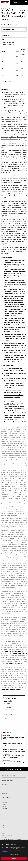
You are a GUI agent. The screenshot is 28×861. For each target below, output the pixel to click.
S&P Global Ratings (8, 775)
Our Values (4, 802)
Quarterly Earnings (6, 816)
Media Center (5, 784)
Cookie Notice (5, 851)
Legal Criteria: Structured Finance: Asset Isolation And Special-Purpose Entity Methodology (14, 291)
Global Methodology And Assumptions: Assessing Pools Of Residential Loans (14, 137)
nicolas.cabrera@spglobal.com (11, 718)
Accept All (14, 858)
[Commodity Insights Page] (16, 769)
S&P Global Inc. (7, 797)
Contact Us (4, 793)
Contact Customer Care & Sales (8, 823)
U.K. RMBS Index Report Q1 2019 (13, 373)
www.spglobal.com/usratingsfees (12, 663)
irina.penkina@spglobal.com (10, 709)
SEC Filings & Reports (6, 818)
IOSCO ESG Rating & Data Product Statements (11, 839)
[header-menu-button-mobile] (25, 2)
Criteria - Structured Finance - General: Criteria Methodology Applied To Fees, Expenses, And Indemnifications (15, 336)
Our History (4, 804)
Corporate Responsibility (7, 835)
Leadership (4, 837)
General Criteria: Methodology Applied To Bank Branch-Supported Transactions (15, 329)
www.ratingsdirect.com (20, 653)
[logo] (5, 2)
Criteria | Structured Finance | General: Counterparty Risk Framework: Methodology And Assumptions (15, 262)
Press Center (4, 808)
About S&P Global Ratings (7, 780)
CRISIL (3, 789)
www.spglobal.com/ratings (13, 651)
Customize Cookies (14, 854)
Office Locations (5, 829)
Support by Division (6, 825)
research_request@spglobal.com (11, 689)
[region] (14, 850)
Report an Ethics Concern (7, 827)
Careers (3, 833)
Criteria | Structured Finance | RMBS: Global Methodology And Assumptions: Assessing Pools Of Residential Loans (15, 282)
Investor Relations (5, 812)
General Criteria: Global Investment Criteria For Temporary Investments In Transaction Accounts (15, 345)
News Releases (5, 814)
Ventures (4, 806)
